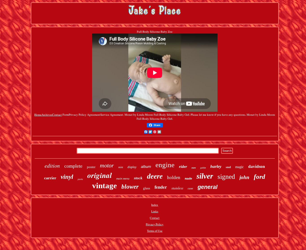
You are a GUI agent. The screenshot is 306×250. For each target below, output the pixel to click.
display (131, 167)
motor (107, 165)
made (188, 178)
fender (161, 187)
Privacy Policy (155, 224)
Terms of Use (154, 231)
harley (215, 166)
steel (228, 167)
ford (259, 176)
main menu (122, 178)
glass (146, 188)
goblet (203, 168)
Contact (154, 218)
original (99, 175)
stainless (177, 188)
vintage (104, 185)
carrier (50, 178)
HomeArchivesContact (48, 115)
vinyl (67, 176)
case (190, 188)
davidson (256, 166)
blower (130, 186)
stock (138, 178)
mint (120, 167)
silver (204, 176)
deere (155, 176)
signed (226, 176)
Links (154, 211)
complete (73, 166)
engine (165, 165)
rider (183, 166)
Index (154, 205)
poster (91, 167)
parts (80, 179)
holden (173, 177)
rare (194, 167)
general (208, 187)
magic (239, 167)
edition (52, 165)
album (146, 167)
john (244, 177)
